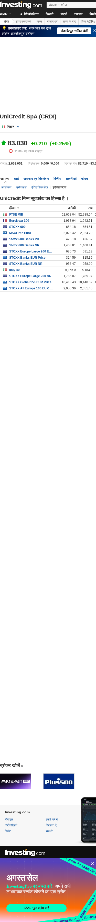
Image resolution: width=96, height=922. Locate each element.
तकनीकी (71, 179)
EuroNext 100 (19, 220)
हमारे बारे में (52, 819)
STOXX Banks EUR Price (27, 257)
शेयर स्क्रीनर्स (23, 21)
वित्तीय (57, 179)
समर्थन (49, 831)
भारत (39, 21)
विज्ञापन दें (51, 825)
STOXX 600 (17, 227)
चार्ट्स (64, 14)
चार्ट (16, 179)
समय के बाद (69, 21)
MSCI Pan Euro (20, 233)
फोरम (84, 179)
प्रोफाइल (21, 187)
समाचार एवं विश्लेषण (36, 179)
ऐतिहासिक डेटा (39, 187)
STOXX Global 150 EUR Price (30, 282)
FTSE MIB (16, 214)
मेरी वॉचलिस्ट (31, 14)
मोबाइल (9, 819)
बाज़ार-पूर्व (52, 21)
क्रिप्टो (50, 14)
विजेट (8, 831)
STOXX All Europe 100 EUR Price (31, 288)
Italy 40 (14, 270)
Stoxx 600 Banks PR (24, 239)
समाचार (78, 14)
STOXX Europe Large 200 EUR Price (31, 251)
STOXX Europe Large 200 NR (30, 276)
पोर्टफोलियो (11, 825)
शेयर (6, 21)
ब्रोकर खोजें (10, 765)
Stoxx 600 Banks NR (24, 245)
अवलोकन (6, 187)
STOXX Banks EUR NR (25, 264)
